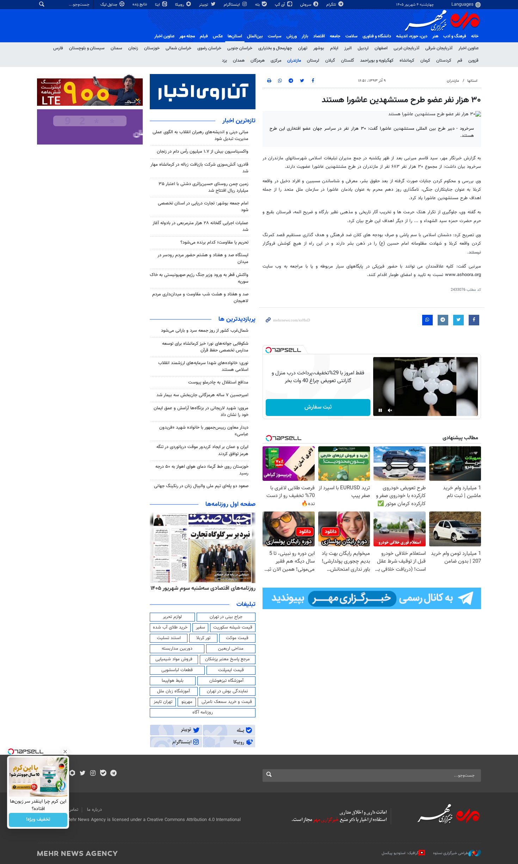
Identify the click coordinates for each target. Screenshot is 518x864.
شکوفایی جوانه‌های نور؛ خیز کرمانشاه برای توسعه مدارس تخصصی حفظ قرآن (205, 347)
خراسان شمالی (178, 48)
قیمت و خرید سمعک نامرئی (227, 701)
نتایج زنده (140, 4)
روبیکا (180, 5)
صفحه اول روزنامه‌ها (230, 504)
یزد (224, 60)
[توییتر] (82, 774)
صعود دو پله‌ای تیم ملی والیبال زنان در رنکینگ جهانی (201, 486)
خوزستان (152, 48)
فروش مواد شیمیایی (173, 659)
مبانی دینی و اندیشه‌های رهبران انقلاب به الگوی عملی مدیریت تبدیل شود (200, 135)
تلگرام (331, 5)
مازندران (294, 60)
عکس (218, 36)
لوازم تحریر (172, 616)
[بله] (103, 774)
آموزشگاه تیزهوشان (226, 680)
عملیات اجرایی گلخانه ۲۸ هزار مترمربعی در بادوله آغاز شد (200, 226)
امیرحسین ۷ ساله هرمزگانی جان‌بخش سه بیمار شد (202, 395)
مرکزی (276, 60)
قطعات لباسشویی (177, 670)
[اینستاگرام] (92, 774)
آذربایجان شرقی (438, 48)
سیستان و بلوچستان (87, 48)
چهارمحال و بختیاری (275, 48)
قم (459, 60)
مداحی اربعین (230, 648)
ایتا (158, 5)
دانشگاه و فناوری (377, 36)
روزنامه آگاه (202, 712)
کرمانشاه (407, 60)
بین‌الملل (255, 36)
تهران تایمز (163, 701)
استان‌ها (235, 36)
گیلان (330, 60)
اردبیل (363, 48)
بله (258, 5)
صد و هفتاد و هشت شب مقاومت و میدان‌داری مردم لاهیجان (200, 298)
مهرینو (186, 701)
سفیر (200, 627)
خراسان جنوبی (239, 48)
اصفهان (381, 48)
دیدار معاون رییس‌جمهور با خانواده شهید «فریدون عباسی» (203, 431)
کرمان (425, 60)
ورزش (291, 36)
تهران (302, 48)
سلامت (351, 36)
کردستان (443, 60)
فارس (58, 48)
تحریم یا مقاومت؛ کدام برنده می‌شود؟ (214, 242)
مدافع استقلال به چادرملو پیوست (218, 382)
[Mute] (390, 410)
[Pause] (380, 410)
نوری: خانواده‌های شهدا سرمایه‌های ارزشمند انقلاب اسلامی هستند (203, 366)
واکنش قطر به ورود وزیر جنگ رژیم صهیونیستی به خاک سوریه (199, 278)
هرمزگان (258, 60)
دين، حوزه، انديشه (411, 36)
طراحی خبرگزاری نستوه (450, 853)
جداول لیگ (109, 5)
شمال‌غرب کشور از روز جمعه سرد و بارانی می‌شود (204, 330)
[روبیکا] (72, 774)
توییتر (204, 5)
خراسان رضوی (209, 48)
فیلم (204, 36)
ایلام (334, 48)
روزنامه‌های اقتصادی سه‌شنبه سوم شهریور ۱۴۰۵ (202, 588)
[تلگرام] (113, 774)
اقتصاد (319, 36)
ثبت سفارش (318, 407)
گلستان (347, 60)
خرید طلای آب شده (170, 627)
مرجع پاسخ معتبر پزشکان (227, 659)
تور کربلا (203, 638)
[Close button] (65, 751)
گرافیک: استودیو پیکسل (400, 853)
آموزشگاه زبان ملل (173, 691)
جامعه (335, 36)
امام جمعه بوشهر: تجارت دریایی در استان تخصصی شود (203, 207)
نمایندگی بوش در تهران (227, 691)
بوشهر (318, 48)
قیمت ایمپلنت (231, 670)
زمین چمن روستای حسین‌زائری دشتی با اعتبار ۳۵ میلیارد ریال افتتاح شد (203, 187)
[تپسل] (268, 350)
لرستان (313, 60)
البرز (348, 48)
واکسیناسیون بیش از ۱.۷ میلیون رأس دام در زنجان (202, 151)
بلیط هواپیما (173, 680)
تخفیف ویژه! (38, 820)
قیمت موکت (237, 638)
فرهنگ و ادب (454, 36)
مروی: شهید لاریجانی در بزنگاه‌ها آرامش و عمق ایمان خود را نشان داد (201, 411)
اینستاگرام (232, 5)
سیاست (275, 36)
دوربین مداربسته (177, 648)
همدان (239, 60)
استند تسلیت (169, 638)
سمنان (116, 48)
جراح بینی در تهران (226, 616)
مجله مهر (187, 36)
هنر (435, 36)
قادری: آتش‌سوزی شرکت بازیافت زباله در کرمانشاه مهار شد (199, 168)
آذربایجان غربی (406, 48)
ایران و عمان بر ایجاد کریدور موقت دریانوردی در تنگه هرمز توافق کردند (202, 450)
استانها (472, 81)
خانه (475, 36)
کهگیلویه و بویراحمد (377, 60)
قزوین (473, 60)
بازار (305, 36)
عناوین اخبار (468, 48)
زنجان (133, 48)
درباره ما (94, 809)
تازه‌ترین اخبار (238, 120)
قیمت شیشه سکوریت (232, 627)
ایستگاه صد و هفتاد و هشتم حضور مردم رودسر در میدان (203, 258)
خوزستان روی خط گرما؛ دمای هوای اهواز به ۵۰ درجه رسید (201, 470)
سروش (306, 5)
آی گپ (280, 5)
